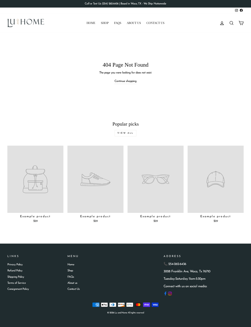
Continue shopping (125, 81)
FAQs (117, 23)
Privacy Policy (15, 264)
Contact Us (155, 23)
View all (125, 133)
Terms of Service (16, 283)
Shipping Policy (15, 277)
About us (134, 23)
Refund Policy (14, 270)
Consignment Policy (18, 289)
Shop (105, 23)
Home (91, 23)
